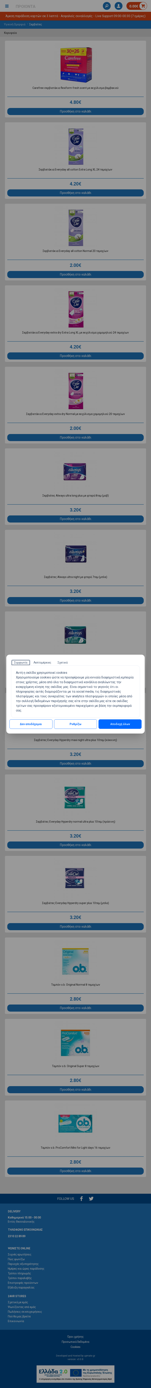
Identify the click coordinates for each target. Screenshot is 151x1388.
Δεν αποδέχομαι (31, 724)
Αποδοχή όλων (120, 724)
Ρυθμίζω (75, 724)
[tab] (20, 662)
